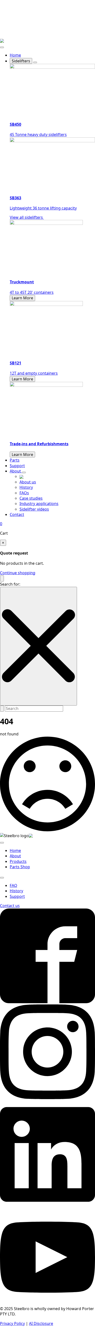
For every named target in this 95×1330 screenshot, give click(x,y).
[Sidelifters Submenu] (35, 62)
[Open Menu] (2, 47)
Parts (14, 460)
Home (15, 55)
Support (17, 465)
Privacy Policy (12, 1323)
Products (18, 861)
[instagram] (47, 1097)
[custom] (47, 1001)
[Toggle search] (2, 578)
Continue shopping (17, 572)
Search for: (10, 584)
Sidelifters (21, 61)
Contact (17, 514)
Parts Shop (20, 866)
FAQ (13, 885)
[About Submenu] (24, 472)
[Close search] (38, 646)
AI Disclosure (41, 1323)
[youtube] (47, 1303)
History (16, 890)
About (16, 471)
